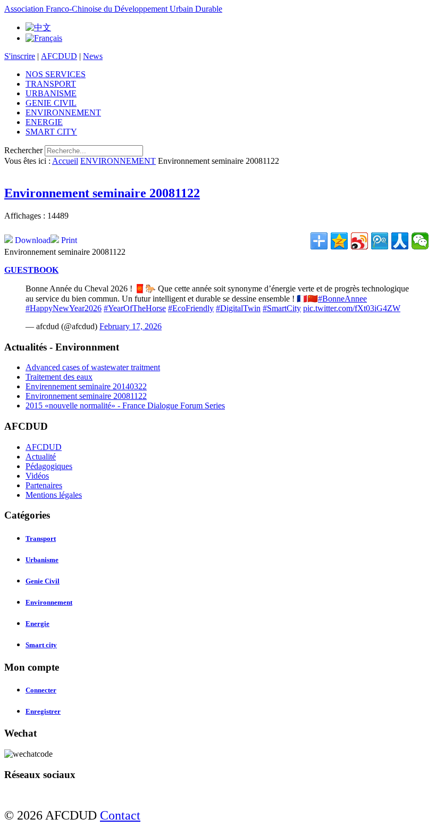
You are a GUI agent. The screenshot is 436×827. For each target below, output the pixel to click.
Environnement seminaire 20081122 (102, 193)
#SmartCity (282, 308)
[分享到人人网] (399, 240)
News (93, 56)
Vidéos (37, 475)
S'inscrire (19, 56)
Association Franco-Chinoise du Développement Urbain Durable (113, 8)
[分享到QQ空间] (339, 240)
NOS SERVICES (56, 74)
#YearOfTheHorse (135, 308)
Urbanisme (42, 560)
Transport (41, 538)
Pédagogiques (49, 466)
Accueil (65, 160)
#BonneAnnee (342, 298)
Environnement (49, 602)
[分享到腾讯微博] (379, 240)
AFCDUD (59, 56)
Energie (37, 624)
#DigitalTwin (238, 308)
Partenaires (44, 485)
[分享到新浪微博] (359, 240)
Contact (120, 815)
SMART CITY (51, 131)
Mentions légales (54, 494)
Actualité (41, 456)
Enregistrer (43, 711)
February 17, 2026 (130, 326)
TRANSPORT (51, 83)
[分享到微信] (420, 240)
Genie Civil (43, 581)
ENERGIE (44, 122)
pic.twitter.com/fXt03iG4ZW (351, 308)
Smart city (41, 645)
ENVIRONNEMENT (63, 112)
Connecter (41, 690)
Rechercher (23, 150)
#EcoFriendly (191, 308)
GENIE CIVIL (51, 102)
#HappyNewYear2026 (64, 308)
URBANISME (51, 93)
